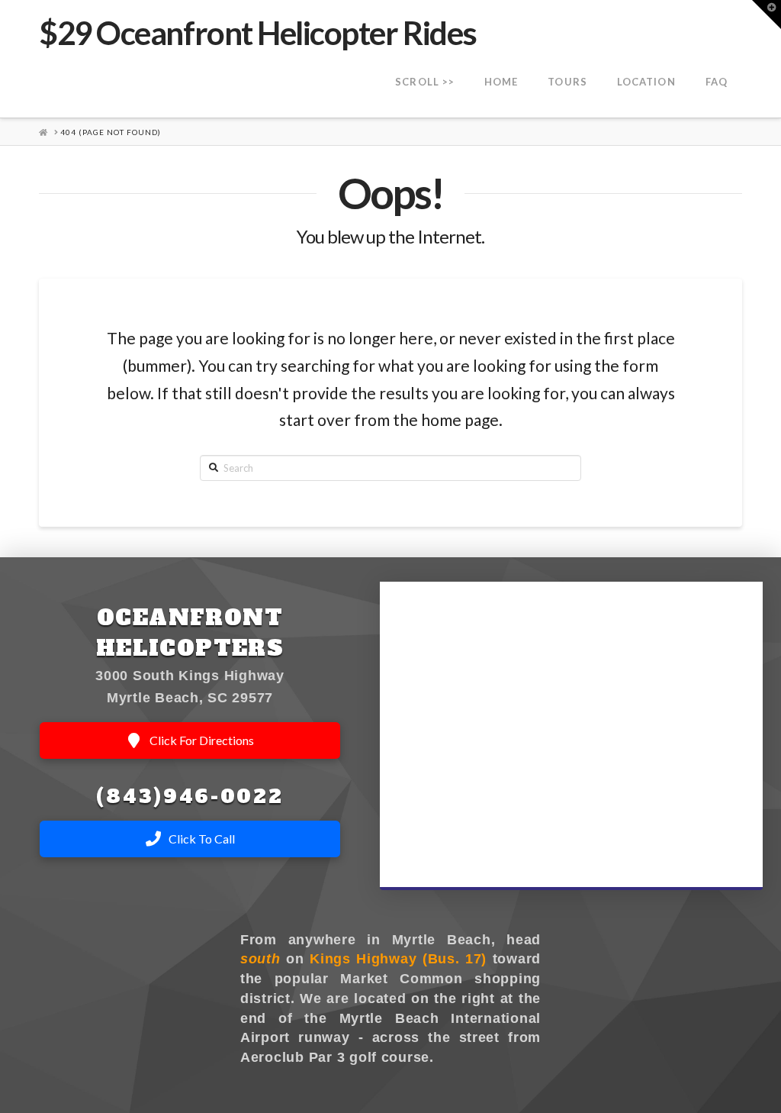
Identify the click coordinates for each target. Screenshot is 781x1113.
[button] (766, 14)
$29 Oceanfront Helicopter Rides (257, 33)
